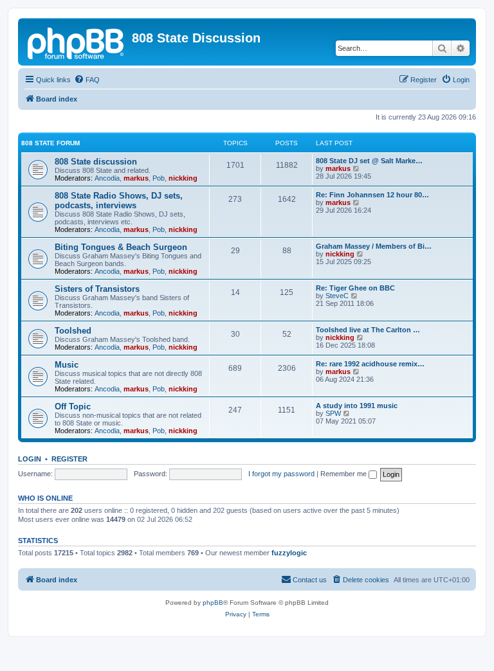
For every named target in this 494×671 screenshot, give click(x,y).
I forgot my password (281, 474)
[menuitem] (87, 79)
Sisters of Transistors (97, 289)
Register (69, 459)
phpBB (213, 602)
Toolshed (73, 331)
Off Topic (73, 406)
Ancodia (107, 178)
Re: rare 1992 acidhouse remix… (370, 364)
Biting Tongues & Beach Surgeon (121, 247)
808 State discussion (96, 161)
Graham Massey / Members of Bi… (374, 246)
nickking (183, 178)
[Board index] (76, 41)
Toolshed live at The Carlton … (368, 330)
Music (66, 365)
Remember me (344, 474)
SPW (333, 413)
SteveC (337, 296)
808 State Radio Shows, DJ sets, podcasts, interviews (119, 200)
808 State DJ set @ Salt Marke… (369, 161)
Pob (158, 178)
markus (136, 178)
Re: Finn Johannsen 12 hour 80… (372, 195)
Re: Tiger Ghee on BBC (355, 288)
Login (29, 459)
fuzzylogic (289, 553)
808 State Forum (50, 143)
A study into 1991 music (357, 405)
